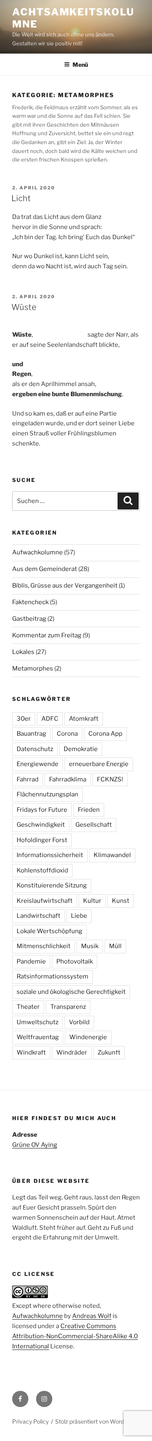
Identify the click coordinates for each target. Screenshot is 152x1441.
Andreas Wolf (91, 1316)
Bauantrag (31, 733)
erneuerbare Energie (98, 764)
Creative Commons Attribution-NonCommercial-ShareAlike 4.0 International (75, 1336)
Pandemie (31, 961)
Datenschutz (35, 749)
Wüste (23, 307)
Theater (28, 1006)
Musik (89, 946)
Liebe (79, 915)
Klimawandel (112, 855)
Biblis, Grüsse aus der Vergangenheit (65, 585)
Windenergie (88, 1037)
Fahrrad (28, 779)
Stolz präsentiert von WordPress (97, 1421)
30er (24, 718)
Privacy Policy (30, 1421)
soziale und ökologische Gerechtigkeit (71, 991)
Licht (21, 198)
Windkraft (31, 1052)
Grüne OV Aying (34, 1144)
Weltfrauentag (38, 1037)
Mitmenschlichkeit (44, 946)
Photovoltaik (74, 961)
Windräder (71, 1052)
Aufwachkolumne (37, 552)
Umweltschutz (37, 1022)
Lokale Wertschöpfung (49, 931)
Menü (80, 64)
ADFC (49, 718)
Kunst (120, 900)
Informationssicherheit (50, 855)
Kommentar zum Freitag (46, 635)
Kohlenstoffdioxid (42, 870)
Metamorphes (32, 668)
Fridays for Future (42, 809)
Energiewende (37, 764)
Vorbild (79, 1022)
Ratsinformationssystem (52, 976)
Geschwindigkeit (41, 824)
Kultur (92, 900)
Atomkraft (83, 718)
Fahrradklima (67, 779)
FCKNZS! (110, 779)
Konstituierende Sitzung (52, 885)
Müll (115, 946)
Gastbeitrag (29, 618)
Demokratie (81, 749)
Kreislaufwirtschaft (45, 900)
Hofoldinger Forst (42, 840)
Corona (67, 733)
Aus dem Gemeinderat (44, 569)
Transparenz (68, 1006)
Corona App (105, 733)
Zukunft (109, 1052)
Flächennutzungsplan (47, 794)
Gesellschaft (93, 824)
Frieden (89, 809)
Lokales (23, 652)
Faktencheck (30, 602)
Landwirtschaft (38, 915)
